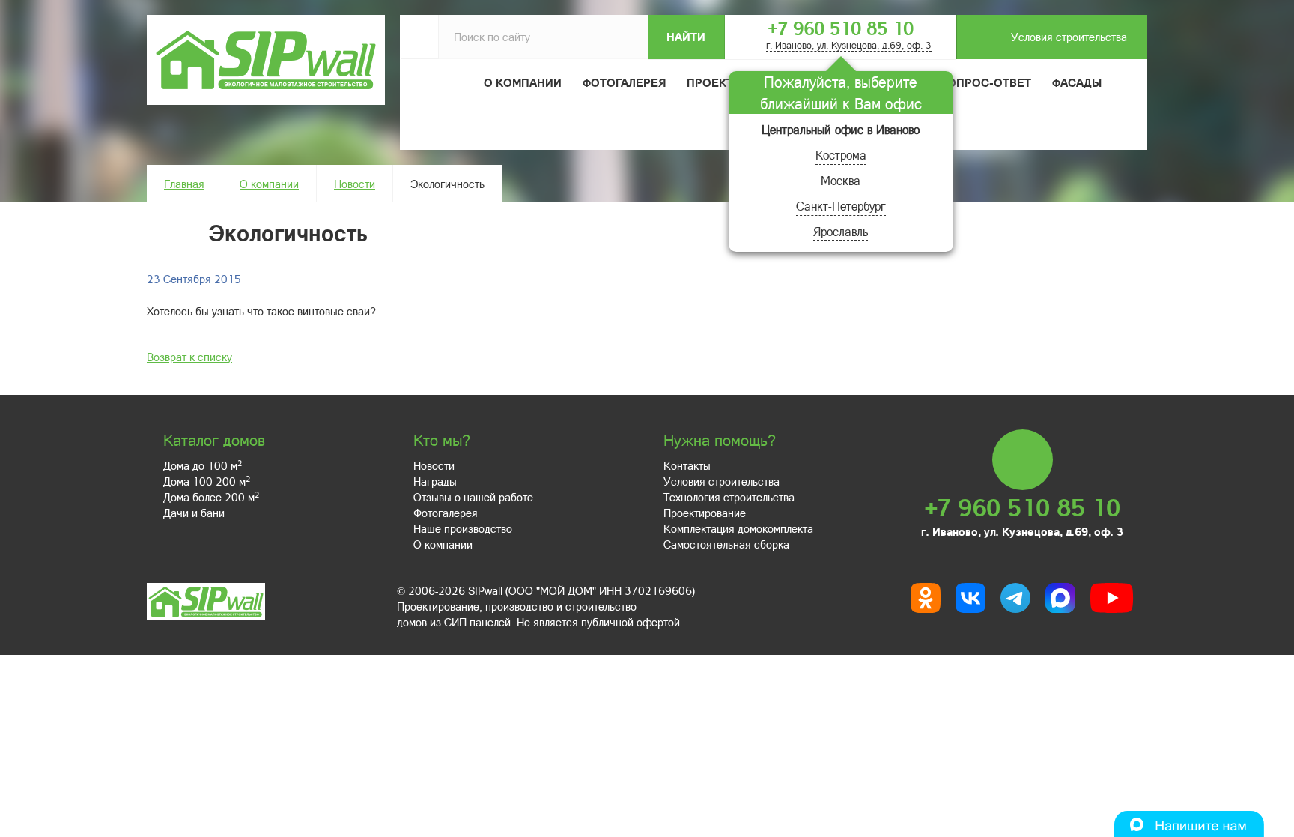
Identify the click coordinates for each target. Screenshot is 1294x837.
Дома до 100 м (202, 465)
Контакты (687, 465)
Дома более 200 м (211, 497)
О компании (269, 183)
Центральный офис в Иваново (841, 129)
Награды (435, 481)
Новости (354, 183)
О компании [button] (523, 82)
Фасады (1077, 82)
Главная (184, 183)
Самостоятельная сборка (726, 544)
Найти (685, 36)
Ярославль (840, 231)
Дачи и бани (194, 512)
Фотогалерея (624, 82)
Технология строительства (729, 497)
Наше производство (462, 528)
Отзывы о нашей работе (473, 497)
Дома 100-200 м (206, 481)
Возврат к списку (189, 356)
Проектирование (704, 512)
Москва (840, 180)
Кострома (840, 155)
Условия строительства (1069, 36)
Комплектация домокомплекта (738, 528)
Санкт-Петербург (841, 206)
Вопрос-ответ (985, 82)
